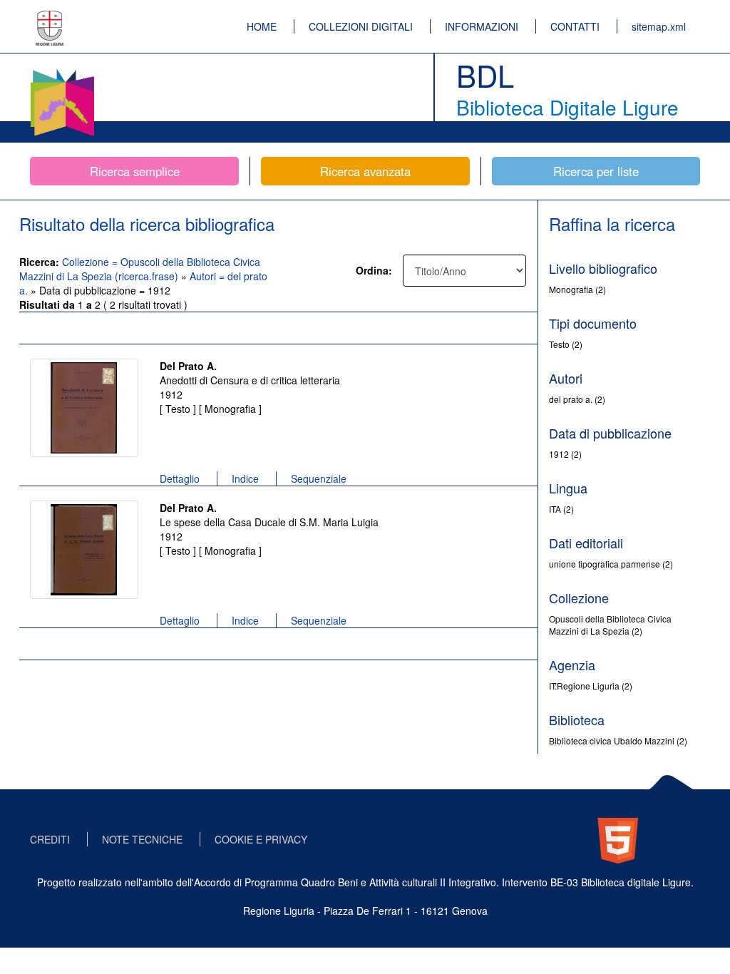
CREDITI (50, 839)
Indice (245, 478)
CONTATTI (575, 26)
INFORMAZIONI (481, 26)
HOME (262, 26)
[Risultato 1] (84, 407)
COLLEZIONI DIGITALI (361, 26)
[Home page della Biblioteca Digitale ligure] (62, 71)
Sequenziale (318, 478)
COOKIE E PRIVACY (261, 839)
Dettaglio (180, 478)
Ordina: (374, 270)
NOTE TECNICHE (142, 839)
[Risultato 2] (84, 549)
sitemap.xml (659, 26)
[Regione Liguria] (50, 18)
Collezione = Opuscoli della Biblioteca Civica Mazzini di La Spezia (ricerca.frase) (139, 269)
